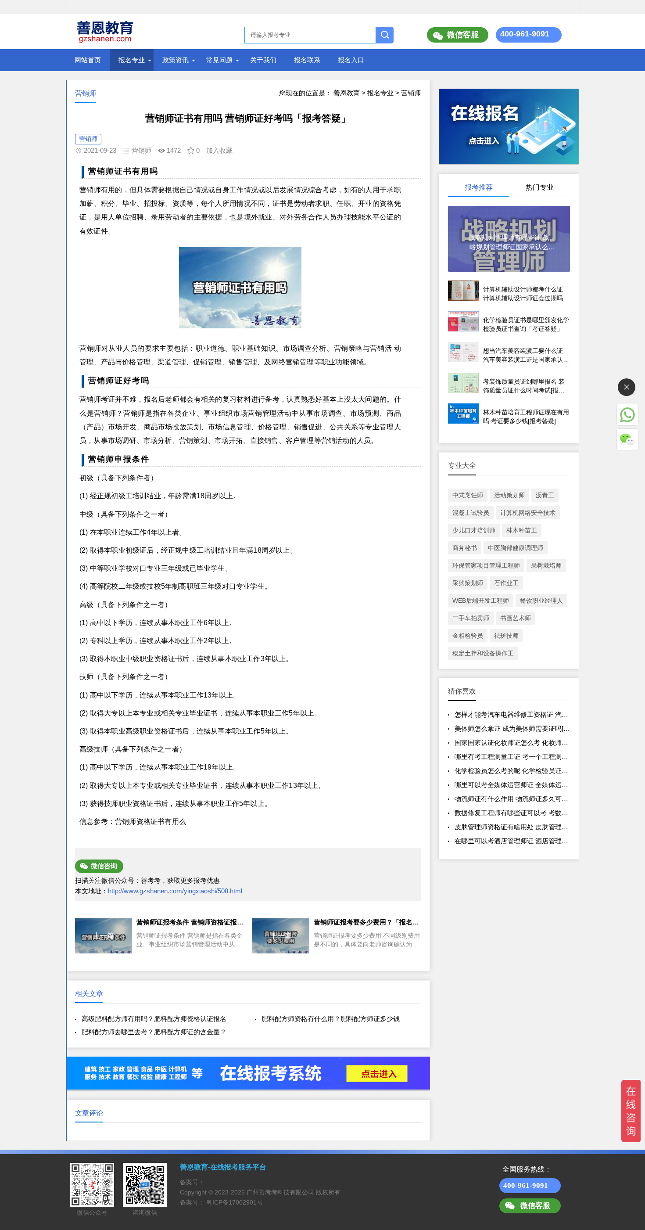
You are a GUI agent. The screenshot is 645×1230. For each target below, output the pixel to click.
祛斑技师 (506, 635)
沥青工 (545, 495)
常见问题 (219, 60)
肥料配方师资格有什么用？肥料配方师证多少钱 (331, 1018)
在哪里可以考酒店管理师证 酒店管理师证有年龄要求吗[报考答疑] (549, 841)
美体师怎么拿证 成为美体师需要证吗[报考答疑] (523, 728)
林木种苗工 (521, 530)
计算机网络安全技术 (527, 512)
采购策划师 (467, 582)
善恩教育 (346, 93)
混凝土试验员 (470, 512)
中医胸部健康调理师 (515, 547)
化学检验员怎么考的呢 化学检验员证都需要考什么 (528, 770)
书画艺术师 (515, 618)
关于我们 (263, 60)
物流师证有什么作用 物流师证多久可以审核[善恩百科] (533, 798)
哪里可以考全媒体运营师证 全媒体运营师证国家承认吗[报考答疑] (549, 784)
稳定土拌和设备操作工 (483, 653)
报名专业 (131, 60)
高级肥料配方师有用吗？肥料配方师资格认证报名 (154, 1018)
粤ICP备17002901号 (234, 1202)
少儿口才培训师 (473, 530)
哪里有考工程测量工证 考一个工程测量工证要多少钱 (531, 756)
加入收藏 (219, 150)
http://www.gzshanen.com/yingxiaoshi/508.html (175, 891)
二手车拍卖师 (470, 618)
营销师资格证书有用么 (150, 821)
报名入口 (351, 60)
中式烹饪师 (467, 495)
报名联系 (307, 60)
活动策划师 (509, 495)
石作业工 (506, 582)
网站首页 (88, 60)
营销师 (411, 93)
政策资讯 (175, 60)
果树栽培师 (546, 565)
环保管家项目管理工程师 (486, 565)
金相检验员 (467, 635)
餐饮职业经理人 (541, 600)
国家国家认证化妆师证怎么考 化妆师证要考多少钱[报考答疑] (543, 742)
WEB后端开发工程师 (480, 600)
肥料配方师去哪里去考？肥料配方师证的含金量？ (154, 1032)
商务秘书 (464, 547)
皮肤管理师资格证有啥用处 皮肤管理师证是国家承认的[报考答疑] (549, 827)
